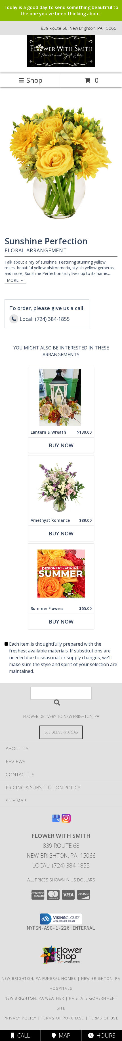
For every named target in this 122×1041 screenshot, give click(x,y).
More (12, 280)
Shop (34, 80)
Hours (104, 1035)
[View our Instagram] (66, 821)
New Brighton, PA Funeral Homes (39, 978)
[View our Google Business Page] (55, 821)
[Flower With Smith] (61, 65)
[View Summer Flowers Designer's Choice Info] (61, 573)
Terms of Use (103, 1018)
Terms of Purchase (62, 1018)
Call (22, 1035)
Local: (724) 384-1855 (61, 865)
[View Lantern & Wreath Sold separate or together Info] (61, 397)
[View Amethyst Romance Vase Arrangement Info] (61, 485)
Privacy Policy (20, 1018)
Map (63, 1035)
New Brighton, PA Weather (34, 998)
